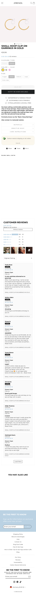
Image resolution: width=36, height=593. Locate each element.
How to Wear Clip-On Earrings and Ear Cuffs (18, 549)
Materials (18, 124)
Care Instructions (18, 131)
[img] (18, 270)
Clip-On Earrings (18, 547)
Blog (17, 552)
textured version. (18, 120)
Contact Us (18, 542)
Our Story (18, 557)
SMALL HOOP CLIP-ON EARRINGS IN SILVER (17, 347)
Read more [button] (8, 288)
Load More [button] (18, 461)
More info (18, 143)
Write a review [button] (18, 229)
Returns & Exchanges (18, 536)
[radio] (4, 63)
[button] (5, 56)
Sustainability (18, 562)
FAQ (18, 539)
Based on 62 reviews (10, 227)
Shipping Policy (18, 534)
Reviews (18, 560)
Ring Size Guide (18, 544)
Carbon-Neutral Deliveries (18, 565)
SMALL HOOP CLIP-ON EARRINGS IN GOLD (17, 292)
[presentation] (11, 204)
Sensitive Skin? (18, 128)
